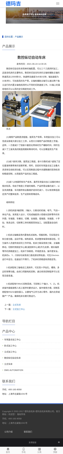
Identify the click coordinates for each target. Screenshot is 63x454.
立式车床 (17, 305)
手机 (24, 452)
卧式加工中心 (10, 346)
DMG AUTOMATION (13, 370)
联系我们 (28, 432)
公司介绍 (8, 432)
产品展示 (19, 37)
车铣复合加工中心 (12, 339)
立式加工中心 (19, 309)
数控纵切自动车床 (12, 358)
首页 (8, 452)
